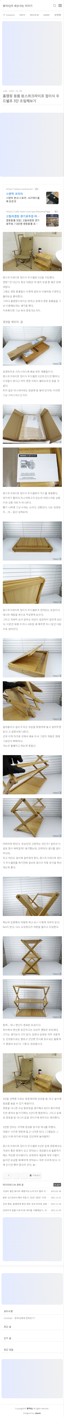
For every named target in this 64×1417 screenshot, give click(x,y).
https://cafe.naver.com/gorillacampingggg (29, 211)
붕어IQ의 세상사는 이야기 (17, 6)
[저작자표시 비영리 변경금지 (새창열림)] (57, 1176)
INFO (22, 14)
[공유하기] (16, 1175)
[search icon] (54, 6)
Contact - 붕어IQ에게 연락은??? (19, 1318)
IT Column (9, 14)
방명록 (58, 14)
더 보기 (57, 1184)
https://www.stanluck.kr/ (19, 189)
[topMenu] (60, 5)
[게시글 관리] (24, 1175)
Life (5, 90)
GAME (46, 14)
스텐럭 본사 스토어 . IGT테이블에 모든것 (23, 199)
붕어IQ (30, 1408)
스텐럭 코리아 (14, 193)
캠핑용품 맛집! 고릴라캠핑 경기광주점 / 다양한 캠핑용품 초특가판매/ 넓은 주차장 (22, 221)
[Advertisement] (32, 53)
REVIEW (34, 14)
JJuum (38, 1413)
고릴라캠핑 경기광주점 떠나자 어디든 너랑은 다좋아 (23, 216)
